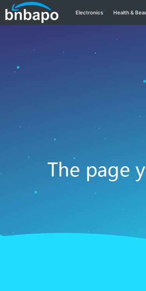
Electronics (89, 12)
